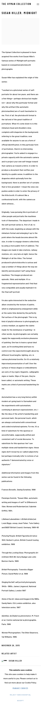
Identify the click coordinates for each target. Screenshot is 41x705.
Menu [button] (37, 4)
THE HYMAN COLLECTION (16, 4)
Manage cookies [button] (20, 688)
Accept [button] (20, 700)
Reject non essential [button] (20, 695)
